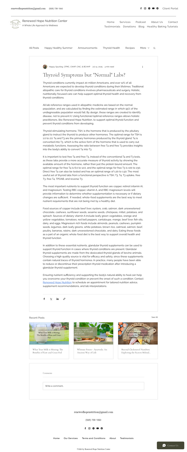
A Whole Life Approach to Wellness (40, 25)
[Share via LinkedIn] (57, 299)
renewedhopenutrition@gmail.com (28, 8)
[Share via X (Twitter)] (51, 299)
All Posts (34, 47)
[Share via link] (64, 299)
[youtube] (153, 8)
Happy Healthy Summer (58, 47)
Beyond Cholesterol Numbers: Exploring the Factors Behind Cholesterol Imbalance (135, 351)
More (143, 47)
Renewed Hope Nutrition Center (44, 21)
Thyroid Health (111, 47)
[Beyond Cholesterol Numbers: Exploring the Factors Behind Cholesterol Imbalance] (138, 333)
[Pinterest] (157, 8)
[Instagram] (145, 8)
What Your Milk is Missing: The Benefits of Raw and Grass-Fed (48, 351)
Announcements (87, 47)
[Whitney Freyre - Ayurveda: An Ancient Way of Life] (93, 333)
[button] (123, 22)
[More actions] (142, 66)
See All (155, 317)
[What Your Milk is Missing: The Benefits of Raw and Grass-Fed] (49, 333)
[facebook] (141, 8)
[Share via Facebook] (44, 299)
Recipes (130, 47)
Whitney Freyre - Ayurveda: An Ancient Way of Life (92, 351)
